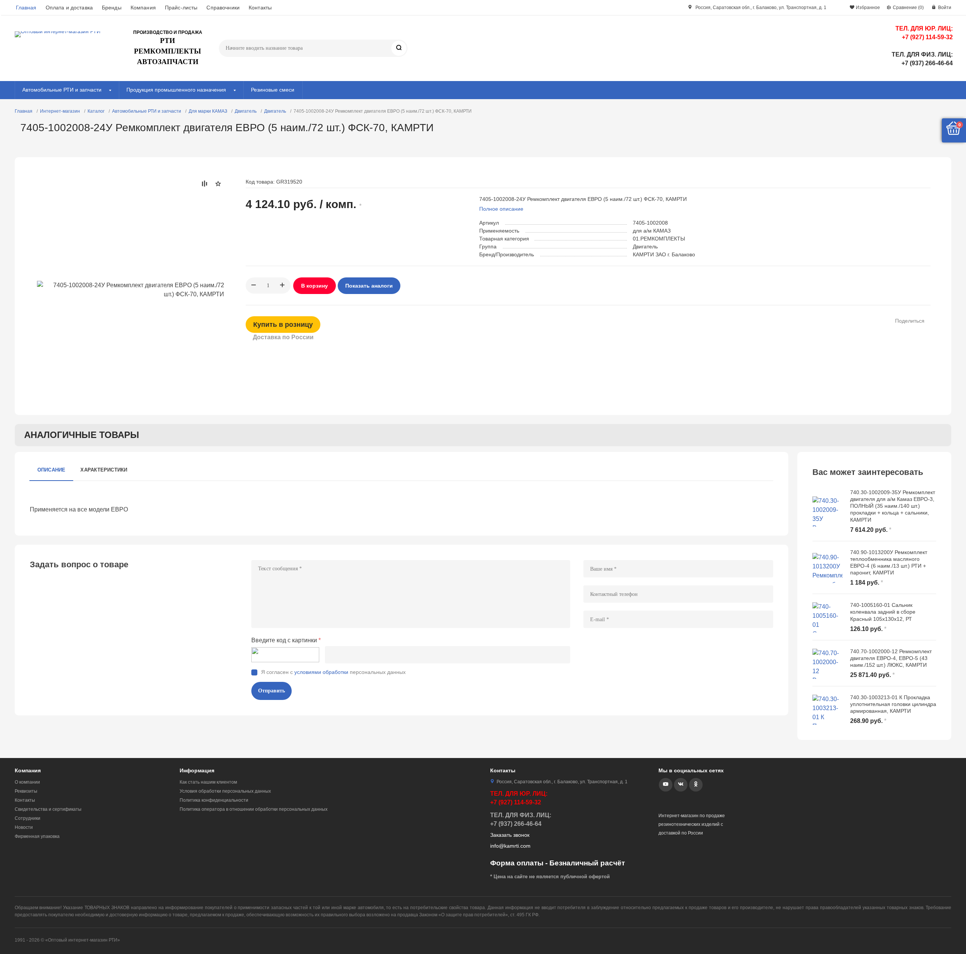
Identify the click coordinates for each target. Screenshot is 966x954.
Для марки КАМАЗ (208, 111)
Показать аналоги (369, 286)
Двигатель (246, 111)
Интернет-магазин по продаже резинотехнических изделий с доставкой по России (691, 824)
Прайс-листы (181, 8)
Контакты (260, 8)
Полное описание (501, 209)
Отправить (271, 691)
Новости (24, 827)
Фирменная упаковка (37, 836)
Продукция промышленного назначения (176, 90)
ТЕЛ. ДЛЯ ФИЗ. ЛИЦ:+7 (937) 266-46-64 (922, 58)
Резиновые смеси (272, 90)
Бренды (112, 8)
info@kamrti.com (510, 846)
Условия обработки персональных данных (225, 791)
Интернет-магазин (60, 111)
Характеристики (103, 470)
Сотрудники (27, 818)
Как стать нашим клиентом (208, 782)
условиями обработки (321, 672)
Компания (143, 8)
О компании (27, 782)
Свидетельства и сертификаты (48, 809)
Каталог (96, 111)
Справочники (223, 8)
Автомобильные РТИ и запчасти (62, 90)
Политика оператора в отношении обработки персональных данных (254, 809)
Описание (51, 470)
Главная (26, 8)
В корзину (314, 286)
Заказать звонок (509, 835)
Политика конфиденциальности (214, 800)
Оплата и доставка (69, 8)
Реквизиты (26, 791)
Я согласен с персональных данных (333, 672)
